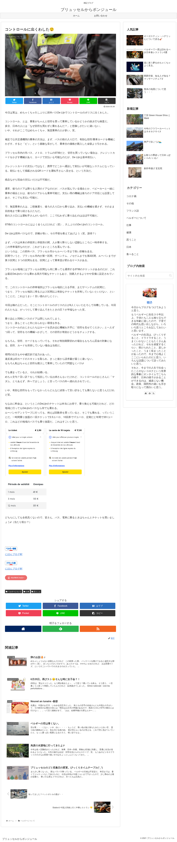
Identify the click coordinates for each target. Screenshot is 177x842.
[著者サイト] (23, 629)
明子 (149, 302)
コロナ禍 (131, 196)
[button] (170, 275)
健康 (128, 232)
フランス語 (132, 210)
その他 (130, 203)
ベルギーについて (14, 591)
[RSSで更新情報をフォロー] (98, 629)
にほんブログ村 (13, 554)
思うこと (37, 591)
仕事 (27, 591)
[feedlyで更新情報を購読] (60, 629)
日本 (128, 247)
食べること (132, 254)
